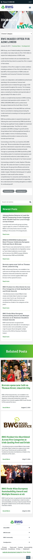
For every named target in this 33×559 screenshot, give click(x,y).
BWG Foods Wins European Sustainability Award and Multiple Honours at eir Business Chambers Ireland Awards (16, 316)
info (30, 2)
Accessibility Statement (27, 548)
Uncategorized (26, 46)
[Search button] (30, 202)
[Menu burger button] (30, 7)
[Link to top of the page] (28, 557)
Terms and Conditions (12, 548)
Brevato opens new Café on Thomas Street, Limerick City (16, 265)
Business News (16, 46)
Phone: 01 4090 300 (8, 2)
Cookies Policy (20, 548)
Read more (6, 234)
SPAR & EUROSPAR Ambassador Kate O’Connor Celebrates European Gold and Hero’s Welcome (16, 242)
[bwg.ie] (7, 9)
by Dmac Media (17, 552)
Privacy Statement (4, 548)
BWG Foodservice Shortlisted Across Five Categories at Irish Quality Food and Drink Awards (16, 289)
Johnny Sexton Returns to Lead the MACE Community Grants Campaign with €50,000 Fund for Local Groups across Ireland (16, 218)
